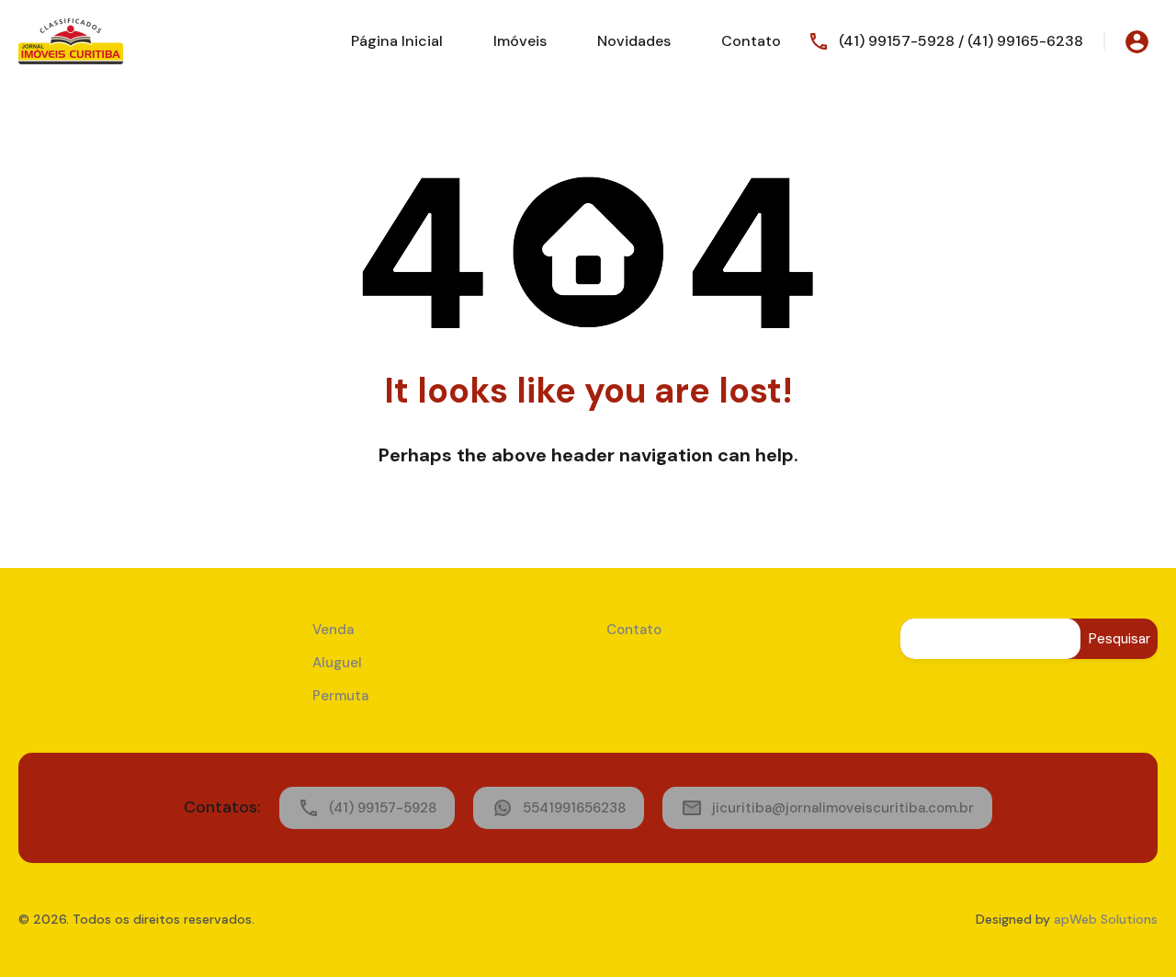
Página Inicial (397, 41)
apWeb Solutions (1106, 919)
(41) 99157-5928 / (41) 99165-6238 (961, 41)
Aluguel (337, 662)
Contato (751, 41)
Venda (333, 629)
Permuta (340, 696)
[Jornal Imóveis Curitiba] (70, 40)
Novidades (634, 41)
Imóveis (520, 41)
